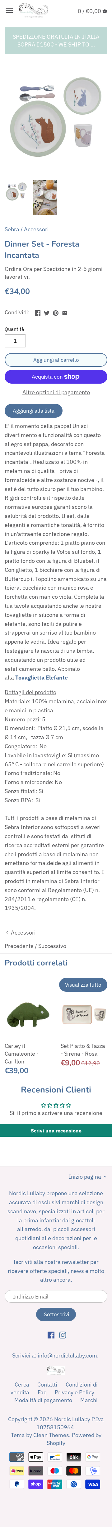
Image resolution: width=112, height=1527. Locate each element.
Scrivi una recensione (56, 1130)
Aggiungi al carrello (56, 359)
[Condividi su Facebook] (37, 311)
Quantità (14, 329)
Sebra (12, 229)
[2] (55, 311)
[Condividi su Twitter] (46, 311)
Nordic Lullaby (72, 1419)
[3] (65, 311)
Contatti (47, 1384)
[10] (9, 10)
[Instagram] (62, 1335)
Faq (42, 1392)
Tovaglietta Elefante (41, 677)
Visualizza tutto (83, 984)
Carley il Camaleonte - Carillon (22, 1053)
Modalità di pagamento (43, 1400)
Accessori (36, 229)
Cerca (22, 1384)
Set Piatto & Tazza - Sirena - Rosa (83, 1049)
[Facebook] (51, 1335)
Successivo (52, 946)
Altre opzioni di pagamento (56, 392)
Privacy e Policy (74, 1392)
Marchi (89, 1400)
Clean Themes (51, 1435)
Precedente (19, 946)
